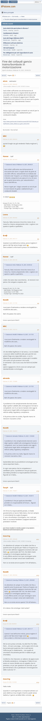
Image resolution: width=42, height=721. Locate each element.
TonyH (5, 487)
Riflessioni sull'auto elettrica (13, 43)
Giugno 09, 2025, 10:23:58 (9, 682)
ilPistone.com (8, 6)
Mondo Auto (6, 40)
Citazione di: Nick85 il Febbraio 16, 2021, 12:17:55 (20, 334)
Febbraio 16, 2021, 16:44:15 (10, 431)
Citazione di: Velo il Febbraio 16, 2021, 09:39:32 (19, 265)
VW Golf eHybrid (8, 48)
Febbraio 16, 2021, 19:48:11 (10, 491)
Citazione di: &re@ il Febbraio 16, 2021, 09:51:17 (19, 629)
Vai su (3, 703)
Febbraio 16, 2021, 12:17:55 (10, 303)
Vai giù (4, 75)
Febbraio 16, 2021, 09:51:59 (10, 260)
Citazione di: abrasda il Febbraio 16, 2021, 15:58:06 (20, 436)
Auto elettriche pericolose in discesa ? (16, 28)
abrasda (6, 378)
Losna (5, 214)
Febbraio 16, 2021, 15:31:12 (10, 329)
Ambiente (5, 35)
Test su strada (6, 50)
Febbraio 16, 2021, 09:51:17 (10, 238)
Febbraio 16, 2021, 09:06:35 (10, 84)
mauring (6, 536)
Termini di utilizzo (20, 715)
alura (5, 81)
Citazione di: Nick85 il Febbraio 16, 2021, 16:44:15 (20, 496)
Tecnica (5, 30)
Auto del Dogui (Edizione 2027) (13, 38)
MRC (5, 136)
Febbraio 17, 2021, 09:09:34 (10, 575)
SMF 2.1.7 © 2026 (16, 717)
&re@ (5, 235)
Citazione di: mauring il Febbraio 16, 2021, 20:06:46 (20, 580)
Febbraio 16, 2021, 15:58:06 (10, 381)
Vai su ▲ (28, 715)
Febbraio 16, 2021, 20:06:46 (10, 539)
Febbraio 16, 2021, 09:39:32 (10, 217)
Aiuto (12, 715)
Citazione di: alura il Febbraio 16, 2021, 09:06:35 (19, 164)
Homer (5, 156)
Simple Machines (26, 717)
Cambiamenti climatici (10, 33)
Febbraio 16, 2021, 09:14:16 (10, 159)
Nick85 (5, 300)
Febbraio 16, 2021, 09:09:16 (10, 139)
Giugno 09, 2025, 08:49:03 (9, 624)
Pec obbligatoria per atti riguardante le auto (18, 53)
